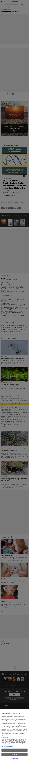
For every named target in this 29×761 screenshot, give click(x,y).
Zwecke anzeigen (14, 758)
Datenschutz (16, 733)
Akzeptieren (14, 750)
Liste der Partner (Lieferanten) (7, 746)
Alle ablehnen (14, 754)
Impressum (21, 733)
